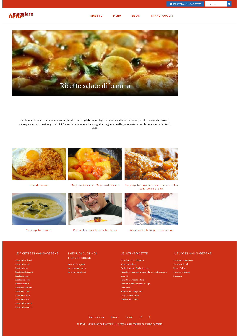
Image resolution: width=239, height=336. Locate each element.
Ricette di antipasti (23, 260)
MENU (117, 15)
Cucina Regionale (181, 264)
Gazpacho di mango (130, 295)
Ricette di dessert (23, 295)
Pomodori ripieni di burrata (132, 260)
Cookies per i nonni (129, 299)
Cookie (129, 316)
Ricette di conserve (24, 307)
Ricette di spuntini (23, 303)
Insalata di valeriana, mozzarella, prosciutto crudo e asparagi (144, 274)
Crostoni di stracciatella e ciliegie (135, 283)
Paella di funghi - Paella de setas (135, 268)
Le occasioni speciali (77, 268)
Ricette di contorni (23, 287)
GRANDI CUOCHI (162, 15)
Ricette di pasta (22, 264)
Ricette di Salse (22, 291)
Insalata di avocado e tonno (133, 280)
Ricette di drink (22, 299)
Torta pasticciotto (128, 264)
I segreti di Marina (181, 272)
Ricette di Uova (22, 283)
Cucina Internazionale (183, 260)
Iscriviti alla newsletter (186, 4)
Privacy (115, 316)
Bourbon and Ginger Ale (131, 291)
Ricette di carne (22, 276)
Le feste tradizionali (77, 272)
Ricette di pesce (22, 280)
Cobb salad (125, 287)
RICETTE (96, 15)
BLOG (136, 15)
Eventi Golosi (179, 268)
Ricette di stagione (76, 264)
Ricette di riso (21, 268)
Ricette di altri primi (24, 272)
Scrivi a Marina (96, 316)
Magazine (177, 276)
